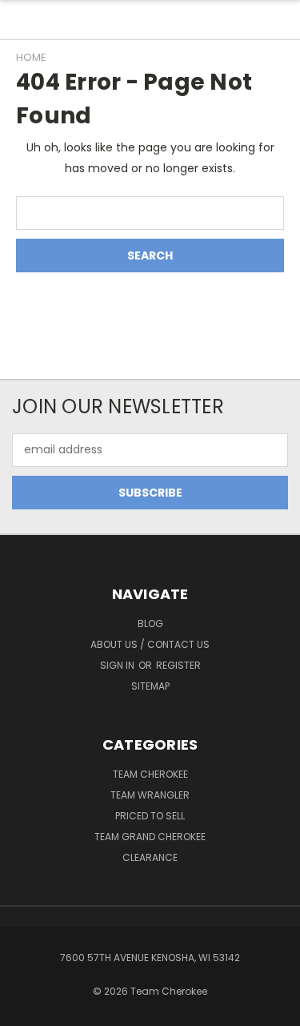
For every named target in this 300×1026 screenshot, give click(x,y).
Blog (150, 623)
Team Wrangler (150, 795)
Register (178, 665)
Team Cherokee (150, 774)
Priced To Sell (150, 816)
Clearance (150, 857)
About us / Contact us (150, 644)
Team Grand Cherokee (150, 836)
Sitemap (150, 686)
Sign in (118, 665)
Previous (25, 1010)
